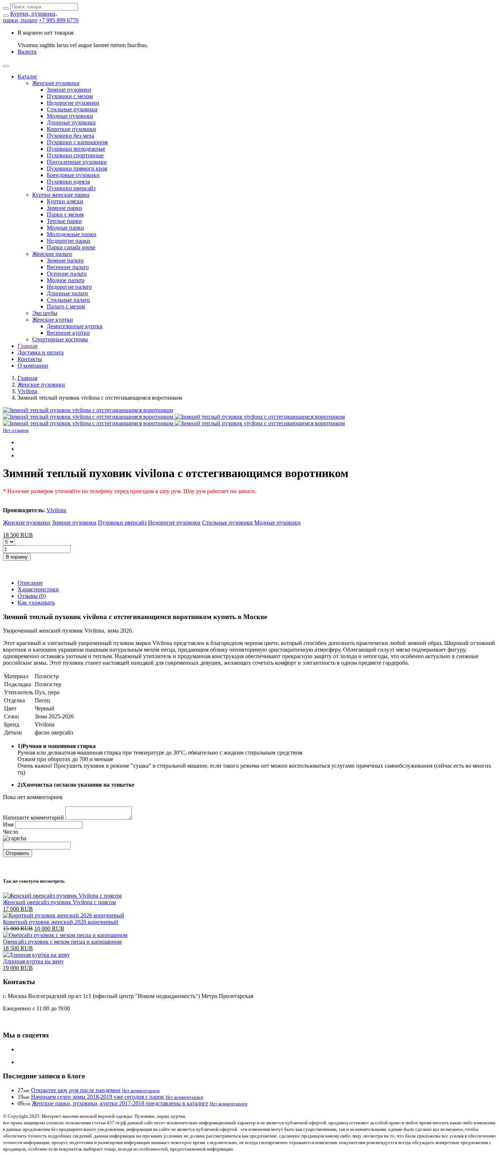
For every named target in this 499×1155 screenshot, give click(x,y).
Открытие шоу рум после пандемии (76, 1090)
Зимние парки (64, 208)
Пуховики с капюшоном (77, 142)
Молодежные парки (71, 234)
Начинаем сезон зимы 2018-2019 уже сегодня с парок (97, 1097)
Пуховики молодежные (76, 149)
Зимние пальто (65, 260)
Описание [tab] (30, 583)
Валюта (27, 52)
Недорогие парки (68, 241)
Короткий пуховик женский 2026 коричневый (60, 922)
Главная (27, 346)
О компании (33, 365)
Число (10, 832)
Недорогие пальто (69, 287)
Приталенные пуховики (77, 162)
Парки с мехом (65, 214)
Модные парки (65, 228)
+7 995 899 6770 (59, 20)
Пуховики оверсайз (71, 188)
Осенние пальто (67, 273)
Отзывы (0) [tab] (32, 596)
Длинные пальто (67, 293)
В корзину (17, 557)
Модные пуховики (70, 116)
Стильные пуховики (72, 109)
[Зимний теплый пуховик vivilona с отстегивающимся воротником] (88, 410)
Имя (8, 824)
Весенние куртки (68, 333)
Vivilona (27, 391)
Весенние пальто (68, 267)
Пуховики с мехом (70, 96)
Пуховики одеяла (68, 182)
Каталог (28, 76)
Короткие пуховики (71, 129)
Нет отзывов (15, 430)
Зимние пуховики (69, 90)
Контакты (30, 359)
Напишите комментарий (33, 817)
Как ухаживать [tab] (36, 602)
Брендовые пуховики (73, 175)
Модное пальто (65, 280)
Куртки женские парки (60, 195)
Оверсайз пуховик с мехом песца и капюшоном (62, 942)
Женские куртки (52, 319)
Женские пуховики (56, 83)
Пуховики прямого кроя (77, 168)
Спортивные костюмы (60, 339)
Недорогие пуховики (73, 103)
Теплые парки (64, 221)
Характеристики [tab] (38, 589)
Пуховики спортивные (75, 155)
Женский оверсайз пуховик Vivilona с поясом (59, 902)
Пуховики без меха (70, 136)
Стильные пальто (68, 300)
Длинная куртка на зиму (33, 961)
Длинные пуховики (71, 122)
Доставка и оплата (41, 352)
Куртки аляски (65, 201)
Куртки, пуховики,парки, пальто (30, 17)
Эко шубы (44, 313)
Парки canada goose (71, 247)
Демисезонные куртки (75, 326)
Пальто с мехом (66, 306)
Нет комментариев (141, 1090)
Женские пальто (52, 254)
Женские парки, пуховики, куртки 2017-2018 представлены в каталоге (120, 1103)
